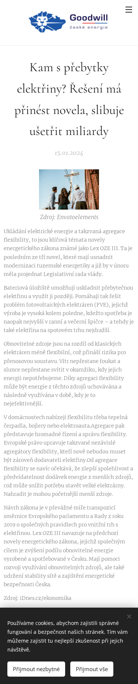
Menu (128, 9)
